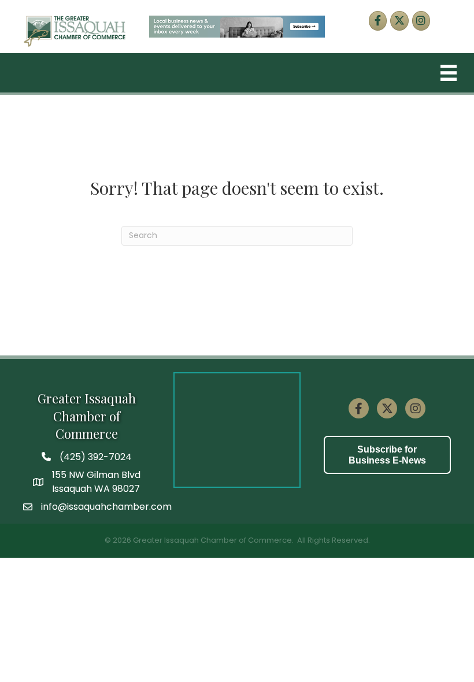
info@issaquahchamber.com (106, 506)
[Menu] (448, 73)
